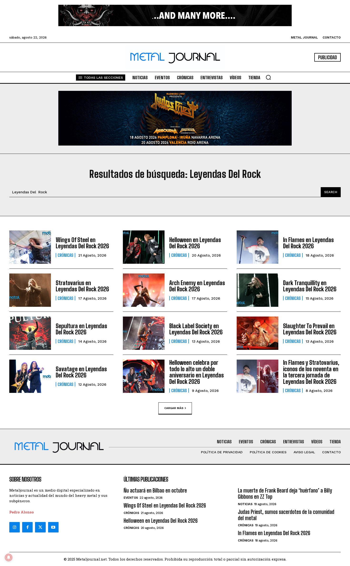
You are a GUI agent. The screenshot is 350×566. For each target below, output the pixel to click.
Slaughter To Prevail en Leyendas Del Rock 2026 (309, 329)
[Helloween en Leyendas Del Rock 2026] (144, 247)
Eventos (131, 497)
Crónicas (65, 255)
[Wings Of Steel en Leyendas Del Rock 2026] (30, 247)
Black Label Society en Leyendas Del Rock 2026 (196, 329)
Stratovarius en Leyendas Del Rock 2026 (82, 286)
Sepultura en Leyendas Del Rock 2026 (81, 329)
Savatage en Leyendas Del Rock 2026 (81, 372)
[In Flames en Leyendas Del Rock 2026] (257, 247)
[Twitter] (40, 527)
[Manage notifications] (8, 557)
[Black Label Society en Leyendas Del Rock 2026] (144, 333)
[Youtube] (53, 527)
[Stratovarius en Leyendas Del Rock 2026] (30, 290)
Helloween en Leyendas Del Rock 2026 (195, 242)
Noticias (245, 504)
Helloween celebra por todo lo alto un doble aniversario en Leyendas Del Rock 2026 (196, 372)
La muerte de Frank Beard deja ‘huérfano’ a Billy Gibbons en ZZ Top (285, 493)
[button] (268, 77)
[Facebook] (27, 527)
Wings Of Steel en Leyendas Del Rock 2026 (82, 242)
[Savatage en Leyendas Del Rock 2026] (30, 376)
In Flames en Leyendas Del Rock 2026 (308, 242)
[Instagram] (14, 527)
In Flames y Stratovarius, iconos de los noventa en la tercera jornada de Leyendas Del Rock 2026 (311, 372)
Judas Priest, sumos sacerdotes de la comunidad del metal (286, 515)
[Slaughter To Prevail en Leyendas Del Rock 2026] (257, 333)
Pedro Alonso (21, 512)
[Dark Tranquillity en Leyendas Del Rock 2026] (257, 290)
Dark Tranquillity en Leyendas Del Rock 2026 (309, 286)
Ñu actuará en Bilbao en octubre (155, 490)
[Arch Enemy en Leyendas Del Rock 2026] (144, 290)
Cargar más (173, 408)
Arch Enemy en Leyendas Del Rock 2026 (197, 286)
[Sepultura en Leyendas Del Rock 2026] (30, 333)
